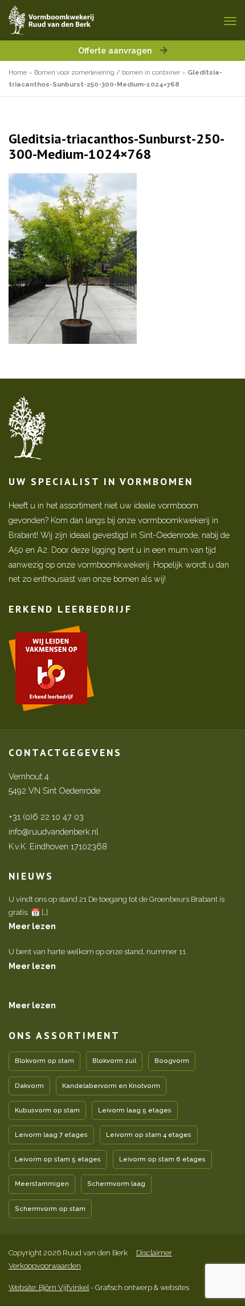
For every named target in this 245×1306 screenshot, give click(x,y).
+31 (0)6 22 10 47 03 (46, 817)
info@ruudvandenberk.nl (54, 831)
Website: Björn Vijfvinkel (49, 1287)
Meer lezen (32, 926)
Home (18, 72)
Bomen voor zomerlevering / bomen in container (107, 72)
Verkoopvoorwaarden (45, 1266)
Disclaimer (154, 1252)
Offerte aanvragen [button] (116, 50)
